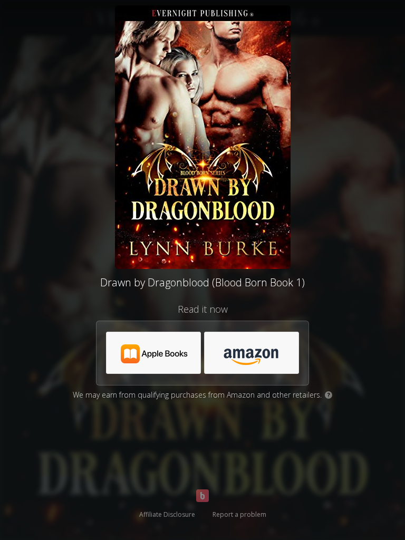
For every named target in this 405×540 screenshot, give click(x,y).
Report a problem (239, 514)
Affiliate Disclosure (167, 514)
